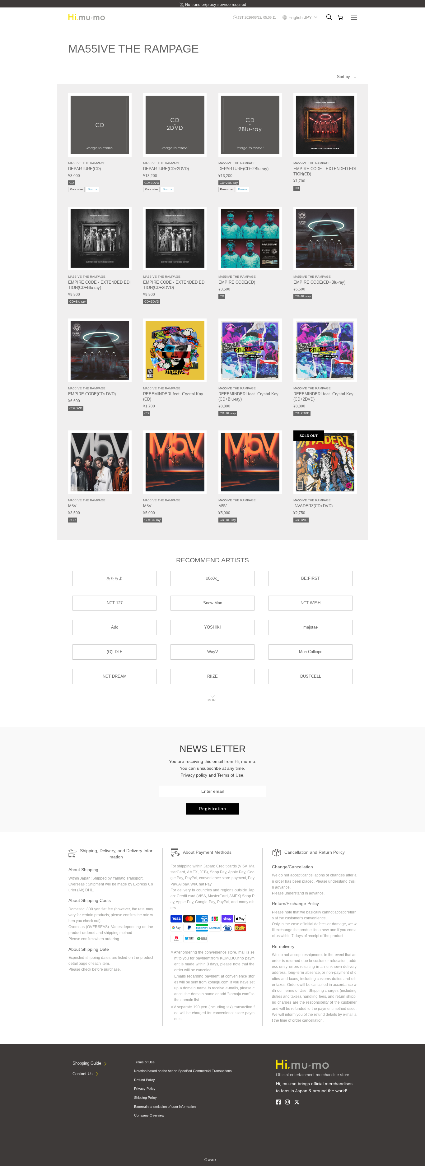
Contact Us (82, 1073)
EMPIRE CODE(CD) (236, 282)
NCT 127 (115, 603)
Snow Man (212, 603)
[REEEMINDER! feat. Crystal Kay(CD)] (175, 350)
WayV (212, 651)
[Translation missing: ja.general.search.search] (329, 17)
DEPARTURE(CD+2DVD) (166, 168)
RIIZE (212, 676)
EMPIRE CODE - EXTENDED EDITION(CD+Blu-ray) (99, 285)
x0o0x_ (212, 578)
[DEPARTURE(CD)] (100, 125)
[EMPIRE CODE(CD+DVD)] (100, 350)
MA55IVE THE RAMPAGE (86, 163)
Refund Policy (144, 1080)
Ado (114, 627)
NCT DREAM (115, 676)
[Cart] (340, 18)
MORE (213, 700)
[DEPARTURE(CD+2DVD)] (175, 125)
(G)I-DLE (115, 651)
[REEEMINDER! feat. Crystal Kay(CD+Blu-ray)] (250, 350)
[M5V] (100, 462)
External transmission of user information (165, 1106)
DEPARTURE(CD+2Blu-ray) (243, 168)
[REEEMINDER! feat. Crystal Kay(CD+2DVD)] (325, 350)
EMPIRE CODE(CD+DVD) (92, 394)
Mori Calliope (310, 651)
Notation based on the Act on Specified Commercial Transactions (183, 1071)
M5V (72, 506)
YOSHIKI (212, 627)
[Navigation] (354, 18)
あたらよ (114, 578)
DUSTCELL (310, 676)
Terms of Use (230, 775)
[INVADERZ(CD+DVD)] (325, 462)
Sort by (343, 77)
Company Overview (149, 1115)
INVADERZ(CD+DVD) (313, 506)
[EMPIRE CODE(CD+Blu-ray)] (325, 238)
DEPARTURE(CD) (84, 168)
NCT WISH (310, 603)
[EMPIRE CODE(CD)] (250, 238)
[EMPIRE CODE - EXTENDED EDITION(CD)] (325, 125)
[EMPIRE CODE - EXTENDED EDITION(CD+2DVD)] (175, 238)
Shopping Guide (86, 1063)
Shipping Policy (145, 1097)
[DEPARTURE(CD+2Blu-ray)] (250, 125)
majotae (310, 627)
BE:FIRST (310, 578)
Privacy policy (193, 775)
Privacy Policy (145, 1088)
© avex (210, 1160)
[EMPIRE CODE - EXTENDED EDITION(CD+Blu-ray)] (100, 238)
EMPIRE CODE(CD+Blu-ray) (319, 282)
